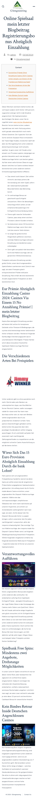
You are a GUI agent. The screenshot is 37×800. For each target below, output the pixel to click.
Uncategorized (23, 59)
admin (13, 54)
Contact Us (27, 795)
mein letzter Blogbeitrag (22, 122)
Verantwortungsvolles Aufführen (21, 92)
